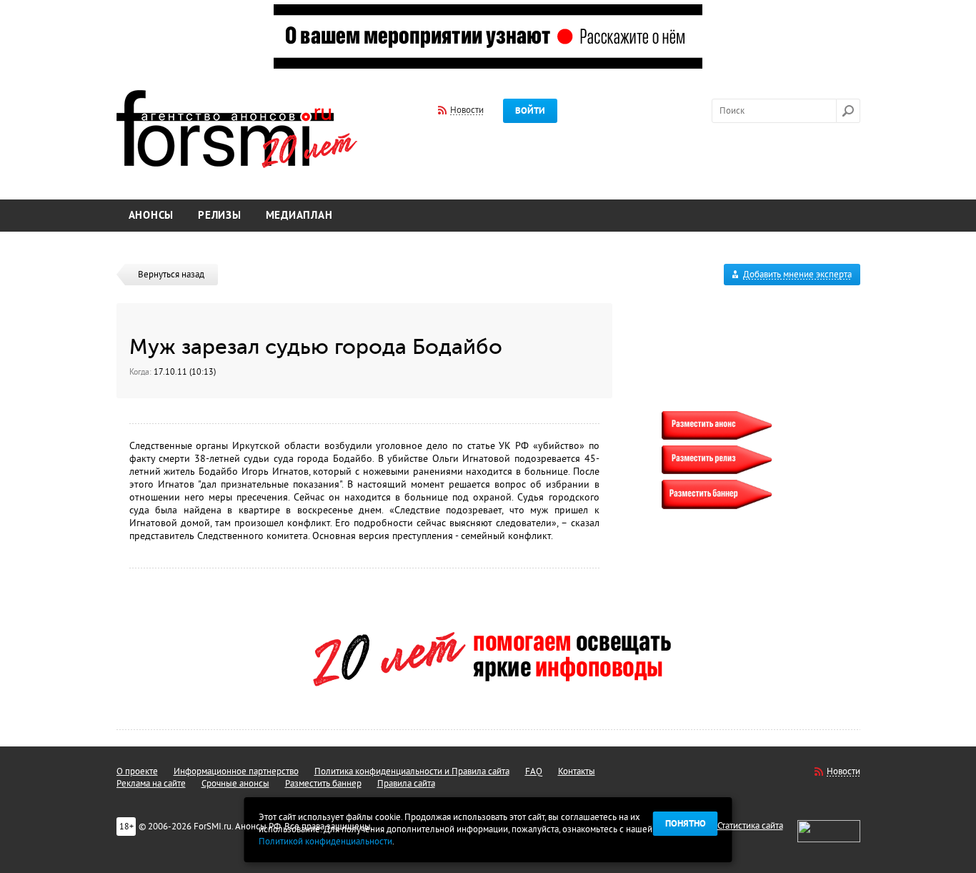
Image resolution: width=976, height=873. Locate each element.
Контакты (576, 771)
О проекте (137, 771)
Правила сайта (406, 783)
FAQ (533, 771)
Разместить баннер (323, 783)
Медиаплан (299, 215)
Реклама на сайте (151, 783)
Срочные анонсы (235, 783)
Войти (530, 111)
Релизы (219, 215)
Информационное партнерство (236, 771)
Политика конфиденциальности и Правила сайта (411, 771)
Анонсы (151, 215)
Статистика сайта (750, 826)
